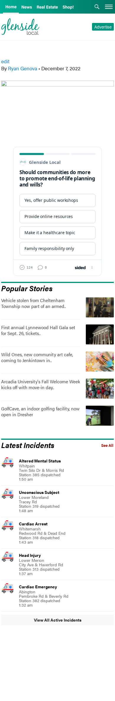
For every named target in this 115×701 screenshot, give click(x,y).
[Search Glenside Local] (97, 7)
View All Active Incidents (57, 620)
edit (5, 61)
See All (107, 445)
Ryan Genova (22, 68)
